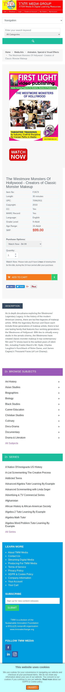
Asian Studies (12, 387)
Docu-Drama (12, 426)
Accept (32, 687)
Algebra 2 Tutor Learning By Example (25, 512)
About (18, 552)
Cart (4, 11)
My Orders (43, 11)
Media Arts (19, 52)
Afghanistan (11, 500)
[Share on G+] (27, 286)
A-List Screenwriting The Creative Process (28, 472)
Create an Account (30, 11)
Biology (9, 398)
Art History (10, 381)
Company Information (19, 578)
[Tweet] (20, 286)
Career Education (14, 409)
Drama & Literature (15, 437)
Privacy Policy (15, 570)
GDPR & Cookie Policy (20, 574)
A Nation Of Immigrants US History (23, 467)
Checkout (12, 11)
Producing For (22, 563)
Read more (47, 679)
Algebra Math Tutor (15, 517)
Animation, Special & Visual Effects (43, 52)
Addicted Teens (13, 478)
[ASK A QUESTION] (54, 277)
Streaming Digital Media (21, 559)
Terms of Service (17, 567)
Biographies (11, 393)
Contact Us (14, 556)
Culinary (9, 421)
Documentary (12, 432)
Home (7, 52)
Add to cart (19, 277)
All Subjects (11, 443)
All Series (10, 532)
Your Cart (13, 585)
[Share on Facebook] (10, 286)
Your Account (15, 581)
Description (12, 306)
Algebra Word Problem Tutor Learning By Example (27, 525)
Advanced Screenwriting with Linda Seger (27, 489)
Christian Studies (14, 415)
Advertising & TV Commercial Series (25, 495)
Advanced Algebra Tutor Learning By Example (30, 484)
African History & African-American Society (28, 506)
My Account (53, 11)
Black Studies (12, 404)
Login (20, 11)
